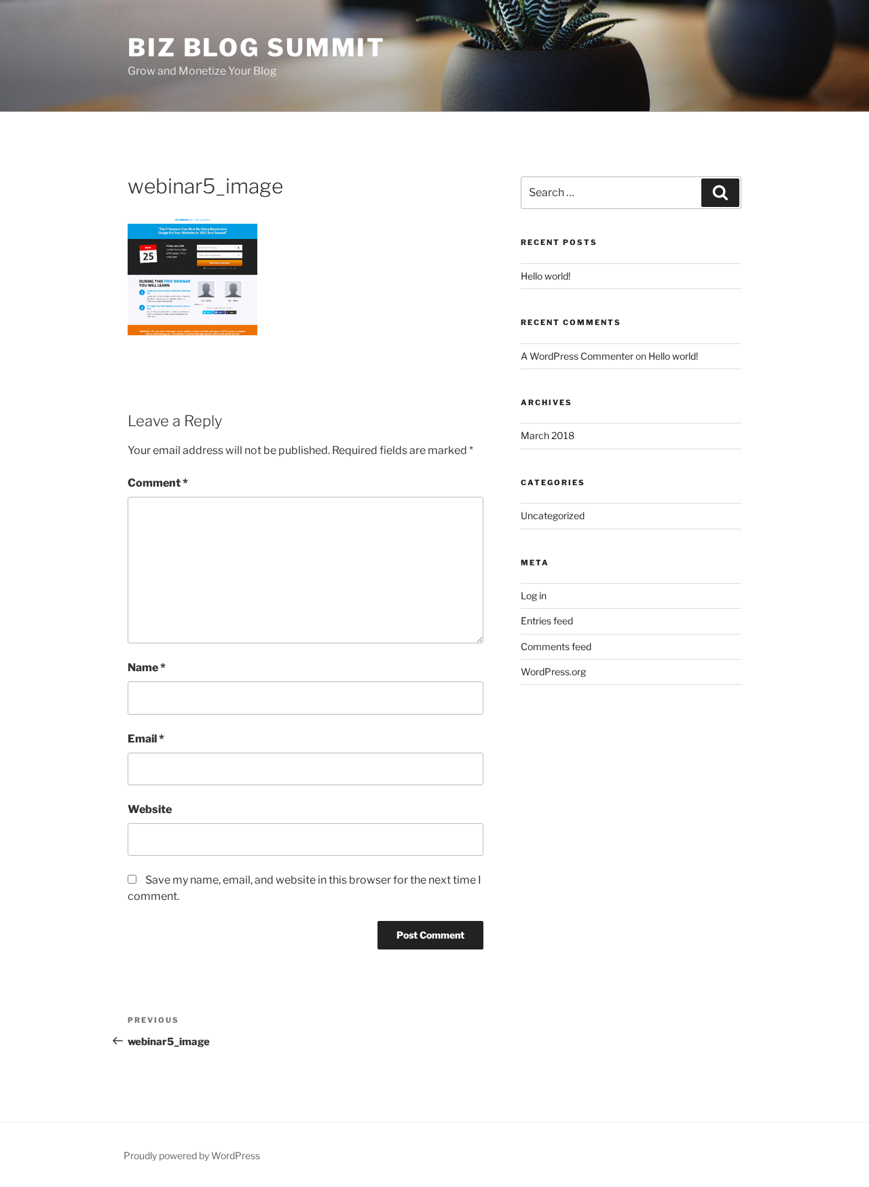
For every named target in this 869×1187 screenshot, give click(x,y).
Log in (534, 595)
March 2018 (547, 435)
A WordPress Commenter (577, 356)
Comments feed (556, 646)
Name (147, 667)
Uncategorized (553, 515)
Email (146, 738)
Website (150, 809)
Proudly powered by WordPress (192, 1155)
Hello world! (545, 276)
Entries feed (547, 620)
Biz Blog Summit (257, 47)
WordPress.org (553, 671)
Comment (158, 482)
